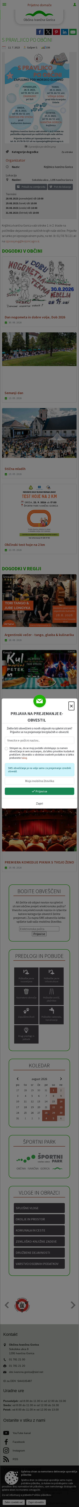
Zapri (39, 803)
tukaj (24, 758)
